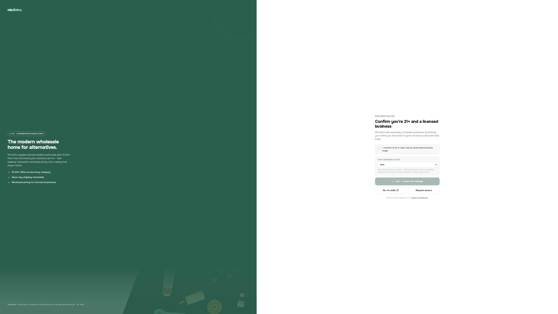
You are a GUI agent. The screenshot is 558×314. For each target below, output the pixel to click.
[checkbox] (407, 149)
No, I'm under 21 (391, 190)
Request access (424, 190)
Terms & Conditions (419, 198)
